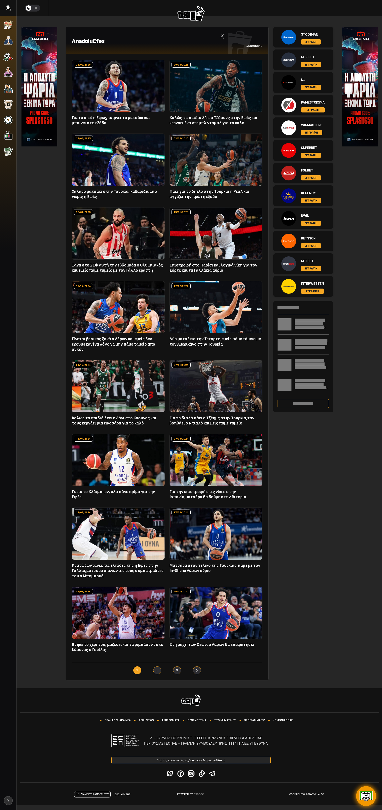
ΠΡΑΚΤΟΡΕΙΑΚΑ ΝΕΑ (118, 720)
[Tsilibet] (191, 14)
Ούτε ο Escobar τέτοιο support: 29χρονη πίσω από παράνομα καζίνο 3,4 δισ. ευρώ (311, 366)
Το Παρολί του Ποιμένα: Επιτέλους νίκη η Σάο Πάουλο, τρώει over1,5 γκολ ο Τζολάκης (310, 325)
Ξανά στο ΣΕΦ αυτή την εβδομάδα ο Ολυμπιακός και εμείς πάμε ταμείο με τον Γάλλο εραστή (117, 268)
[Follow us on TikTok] (201, 773)
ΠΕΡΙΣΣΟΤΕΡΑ (303, 403)
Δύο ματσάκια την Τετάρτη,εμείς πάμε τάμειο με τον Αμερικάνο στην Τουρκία (215, 341)
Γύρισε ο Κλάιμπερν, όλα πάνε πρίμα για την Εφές (113, 494)
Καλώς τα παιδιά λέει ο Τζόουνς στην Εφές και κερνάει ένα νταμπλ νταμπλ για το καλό (213, 120)
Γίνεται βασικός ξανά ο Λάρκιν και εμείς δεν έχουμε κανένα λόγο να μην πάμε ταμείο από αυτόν (113, 344)
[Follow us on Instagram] (191, 773)
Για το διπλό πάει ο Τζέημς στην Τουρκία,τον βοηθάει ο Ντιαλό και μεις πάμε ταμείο (212, 421)
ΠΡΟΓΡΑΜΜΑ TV (254, 720)
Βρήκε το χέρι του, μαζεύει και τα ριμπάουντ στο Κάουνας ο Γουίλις (117, 647)
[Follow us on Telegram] (212, 773)
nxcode (199, 794)
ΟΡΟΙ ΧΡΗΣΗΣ (123, 794)
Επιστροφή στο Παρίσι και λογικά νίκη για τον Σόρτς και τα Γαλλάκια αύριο (213, 268)
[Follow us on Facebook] (180, 773)
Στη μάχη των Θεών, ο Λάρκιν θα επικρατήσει (212, 644)
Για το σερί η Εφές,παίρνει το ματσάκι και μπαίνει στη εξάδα (111, 120)
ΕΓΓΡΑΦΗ (311, 42)
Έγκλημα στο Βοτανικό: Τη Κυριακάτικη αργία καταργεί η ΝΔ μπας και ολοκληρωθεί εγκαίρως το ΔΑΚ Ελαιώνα (312, 387)
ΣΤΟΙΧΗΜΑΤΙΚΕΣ (225, 720)
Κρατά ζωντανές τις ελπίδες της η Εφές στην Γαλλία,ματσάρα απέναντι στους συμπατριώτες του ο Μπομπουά (118, 570)
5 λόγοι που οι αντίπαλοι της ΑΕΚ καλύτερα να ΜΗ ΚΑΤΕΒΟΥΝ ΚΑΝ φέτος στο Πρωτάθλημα (312, 346)
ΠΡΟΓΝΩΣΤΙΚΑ (196, 720)
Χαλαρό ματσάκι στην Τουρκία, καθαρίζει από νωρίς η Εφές (114, 194)
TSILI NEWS (146, 720)
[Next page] (197, 670)
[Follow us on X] (170, 773)
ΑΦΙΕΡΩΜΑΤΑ (170, 720)
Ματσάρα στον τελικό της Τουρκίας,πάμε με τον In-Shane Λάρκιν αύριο (215, 568)
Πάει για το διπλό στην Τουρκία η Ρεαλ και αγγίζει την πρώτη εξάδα (209, 194)
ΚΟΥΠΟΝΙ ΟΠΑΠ (283, 720)
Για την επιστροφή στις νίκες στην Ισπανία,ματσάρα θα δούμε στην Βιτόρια (208, 494)
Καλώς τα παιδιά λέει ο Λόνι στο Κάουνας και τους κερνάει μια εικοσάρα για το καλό (114, 421)
